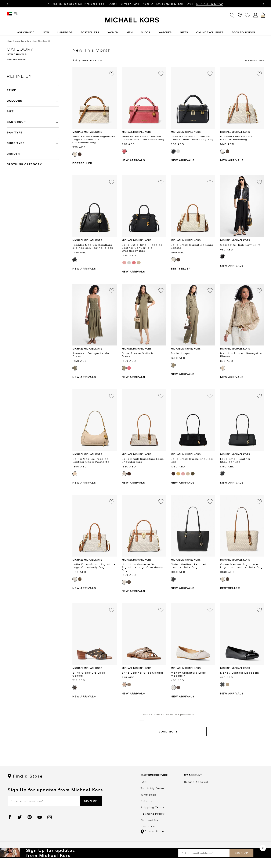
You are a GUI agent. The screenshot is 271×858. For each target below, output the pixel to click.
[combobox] (92, 60)
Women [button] (113, 32)
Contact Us (149, 820)
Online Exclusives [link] (209, 32)
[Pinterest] (30, 817)
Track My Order (152, 788)
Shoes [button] (145, 32)
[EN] (9, 15)
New (9, 41)
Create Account (196, 781)
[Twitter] (20, 817)
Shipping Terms (152, 807)
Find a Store (28, 776)
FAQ (144, 781)
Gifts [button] (184, 32)
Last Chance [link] (25, 32)
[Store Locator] (240, 15)
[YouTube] (39, 817)
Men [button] (130, 32)
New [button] (46, 32)
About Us (148, 826)
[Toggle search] (232, 15)
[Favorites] (248, 15)
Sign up (241, 853)
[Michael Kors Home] (132, 22)
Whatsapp (148, 794)
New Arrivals (22, 41)
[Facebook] (10, 817)
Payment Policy (153, 813)
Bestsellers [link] (90, 32)
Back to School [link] (244, 32)
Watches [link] (165, 32)
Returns (146, 801)
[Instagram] (49, 817)
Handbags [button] (64, 32)
